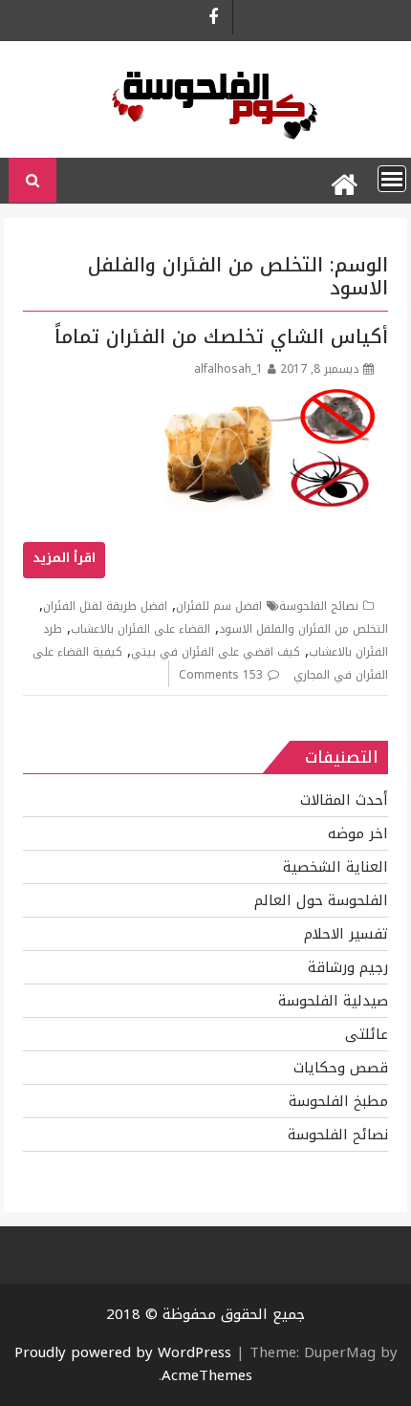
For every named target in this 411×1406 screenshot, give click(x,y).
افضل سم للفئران (219, 605)
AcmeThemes (207, 1375)
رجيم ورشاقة (348, 967)
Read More (64, 560)
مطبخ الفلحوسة (338, 1101)
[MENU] (392, 178)
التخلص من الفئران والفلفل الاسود (303, 628)
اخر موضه (358, 833)
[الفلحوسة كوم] (343, 181)
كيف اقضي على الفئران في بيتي (215, 651)
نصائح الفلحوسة (318, 605)
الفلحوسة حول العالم (321, 900)
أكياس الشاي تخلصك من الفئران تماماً (221, 336)
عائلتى (366, 1034)
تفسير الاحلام (346, 933)
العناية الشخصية (335, 867)
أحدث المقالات (344, 800)
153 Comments (221, 674)
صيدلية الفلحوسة (333, 1000)
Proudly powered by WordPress (122, 1352)
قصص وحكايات (340, 1067)
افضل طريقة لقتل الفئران (105, 605)
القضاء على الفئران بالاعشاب (140, 628)
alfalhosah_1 (228, 368)
